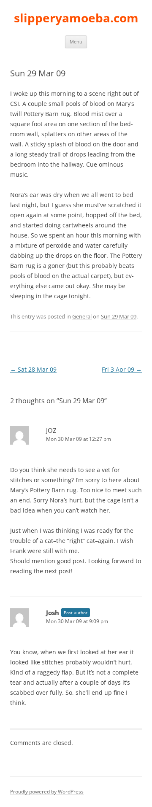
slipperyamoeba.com (76, 17)
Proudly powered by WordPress (47, 791)
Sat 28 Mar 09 (33, 369)
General (82, 316)
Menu (76, 41)
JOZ (51, 430)
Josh (52, 612)
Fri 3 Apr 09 (122, 369)
